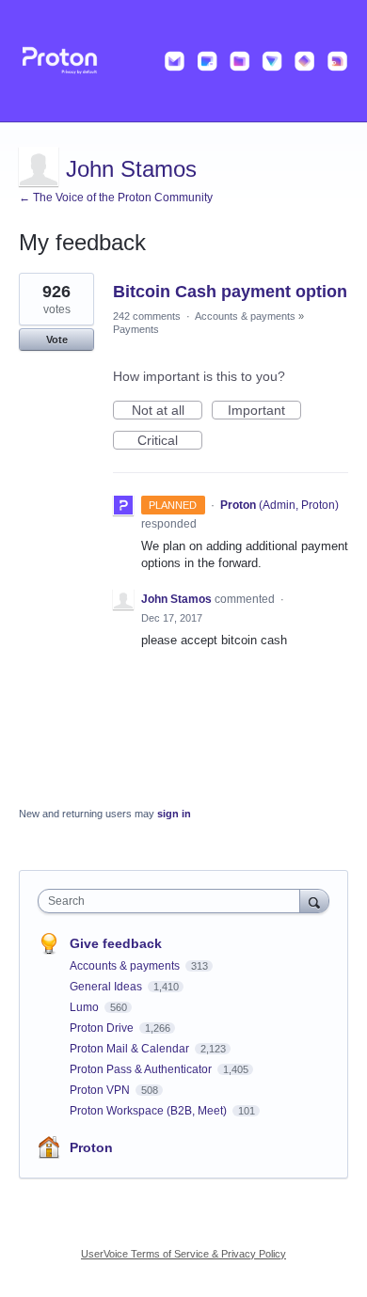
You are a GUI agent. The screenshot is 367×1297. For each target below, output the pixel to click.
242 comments (147, 316)
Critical (169, 441)
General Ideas (107, 986)
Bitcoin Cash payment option (230, 291)
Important (264, 411)
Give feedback (116, 943)
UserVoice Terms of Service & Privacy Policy (183, 1253)
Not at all (167, 411)
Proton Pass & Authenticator (142, 1069)
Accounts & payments (245, 316)
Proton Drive (103, 1028)
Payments (136, 329)
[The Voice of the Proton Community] (183, 61)
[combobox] (173, 901)
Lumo (86, 1007)
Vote (57, 339)
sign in (174, 813)
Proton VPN (101, 1090)
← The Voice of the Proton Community (116, 197)
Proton (91, 1147)
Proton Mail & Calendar (131, 1048)
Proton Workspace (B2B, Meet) (150, 1110)
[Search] (314, 900)
